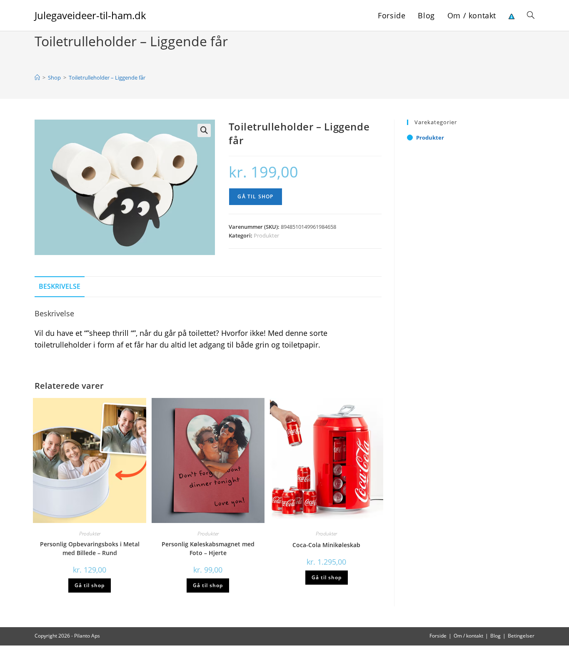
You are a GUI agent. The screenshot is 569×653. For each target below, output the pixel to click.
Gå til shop (255, 196)
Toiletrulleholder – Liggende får (107, 77)
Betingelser (521, 635)
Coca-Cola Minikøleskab (326, 545)
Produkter (266, 235)
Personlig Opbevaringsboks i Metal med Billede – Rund (90, 548)
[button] (204, 130)
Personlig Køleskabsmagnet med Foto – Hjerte (208, 548)
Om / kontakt (468, 635)
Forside (438, 635)
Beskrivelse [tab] (59, 286)
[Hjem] (37, 77)
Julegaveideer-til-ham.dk (90, 15)
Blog (495, 635)
